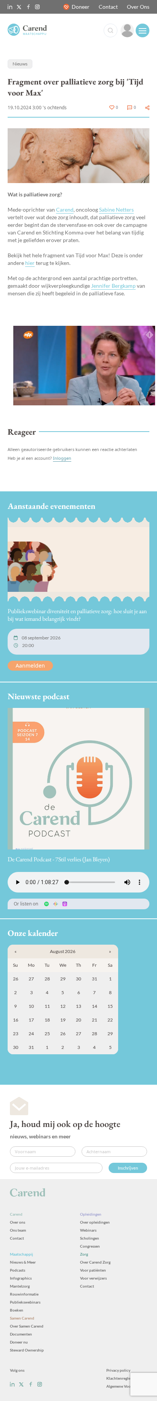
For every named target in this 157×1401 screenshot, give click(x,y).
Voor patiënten (93, 1270)
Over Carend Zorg (95, 1262)
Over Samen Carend (26, 1326)
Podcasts (17, 1270)
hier (30, 263)
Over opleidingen (95, 1222)
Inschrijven (128, 1167)
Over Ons (138, 6)
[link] (127, 30)
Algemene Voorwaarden (126, 1386)
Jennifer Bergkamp (113, 285)
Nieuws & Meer (23, 1262)
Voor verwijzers (93, 1278)
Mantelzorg (20, 1286)
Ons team (18, 1230)
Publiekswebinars (25, 1302)
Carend (65, 209)
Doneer (81, 6)
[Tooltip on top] (147, 107)
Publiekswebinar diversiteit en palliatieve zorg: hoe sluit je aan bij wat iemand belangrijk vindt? (77, 615)
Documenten (21, 1334)
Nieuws (20, 64)
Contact (108, 6)
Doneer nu (19, 1342)
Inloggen (62, 458)
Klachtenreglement (122, 1378)
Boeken (16, 1310)
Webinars (88, 1230)
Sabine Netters (116, 209)
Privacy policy (118, 1370)
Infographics (21, 1278)
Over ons (17, 1222)
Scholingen (89, 1238)
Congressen (90, 1246)
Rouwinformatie (24, 1294)
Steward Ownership (27, 1350)
